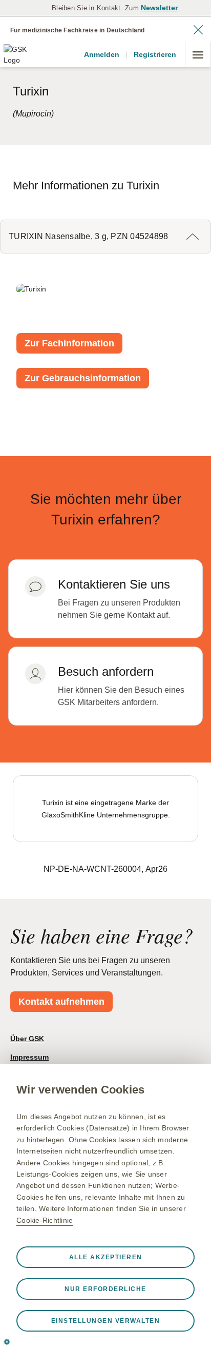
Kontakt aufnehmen (61, 1002)
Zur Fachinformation (69, 343)
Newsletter (159, 8)
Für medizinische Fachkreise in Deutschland (77, 30)
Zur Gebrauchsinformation (83, 378)
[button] (105, 236)
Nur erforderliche (105, 1289)
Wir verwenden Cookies (80, 1089)
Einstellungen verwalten (105, 1320)
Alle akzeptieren (105, 1257)
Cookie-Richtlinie (44, 1220)
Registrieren (155, 54)
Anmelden (101, 54)
